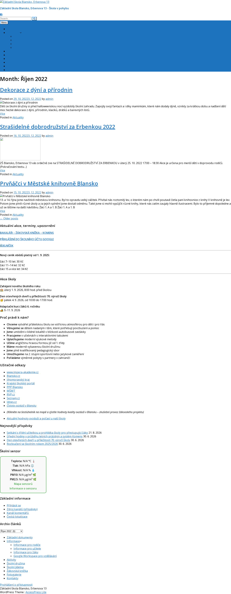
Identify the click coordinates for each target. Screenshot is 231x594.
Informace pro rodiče (27, 36)
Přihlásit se (14, 505)
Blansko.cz (13, 376)
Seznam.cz (13, 398)
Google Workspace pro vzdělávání (35, 47)
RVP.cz (11, 394)
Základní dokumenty (20, 29)
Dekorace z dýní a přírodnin (36, 89)
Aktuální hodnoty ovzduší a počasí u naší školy (36, 418)
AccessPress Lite (36, 592)
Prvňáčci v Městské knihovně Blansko (49, 183)
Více (2, 114)
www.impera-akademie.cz (23, 372)
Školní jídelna (15, 58)
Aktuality (18, 117)
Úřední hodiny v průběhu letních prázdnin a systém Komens (45, 436)
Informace (13, 32)
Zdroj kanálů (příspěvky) (22, 509)
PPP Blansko (15, 387)
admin (49, 99)
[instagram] (1, 15)
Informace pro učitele (27, 40)
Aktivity (11, 51)
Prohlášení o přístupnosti (16, 585)
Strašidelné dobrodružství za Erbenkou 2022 (57, 126)
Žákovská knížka (17, 62)
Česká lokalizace (17, 516)
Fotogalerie (14, 66)
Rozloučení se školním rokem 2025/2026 (32, 444)
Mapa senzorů (23, 484)
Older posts (9, 218)
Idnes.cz (12, 402)
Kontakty (12, 70)
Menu (4, 22)
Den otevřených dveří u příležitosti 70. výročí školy (38, 440)
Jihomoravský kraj (18, 379)
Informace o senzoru (23, 488)
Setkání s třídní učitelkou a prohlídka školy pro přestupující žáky (47, 433)
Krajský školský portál (21, 383)
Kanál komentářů (18, 513)
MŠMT (11, 391)
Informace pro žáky (26, 44)
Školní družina (16, 55)
